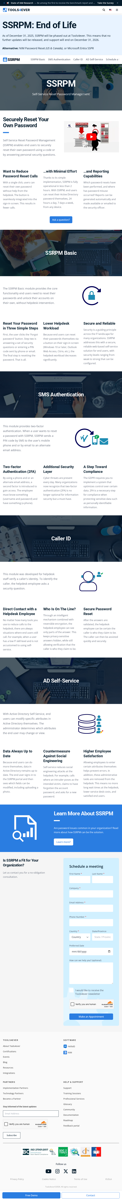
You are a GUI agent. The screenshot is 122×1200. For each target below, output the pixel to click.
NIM (70, 1052)
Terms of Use (80, 1179)
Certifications (9, 1051)
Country (74, 931)
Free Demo (31, 1195)
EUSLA (108, 1179)
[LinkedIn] (74, 1171)
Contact (90, 1195)
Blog (5, 1062)
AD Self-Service (94, 59)
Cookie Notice (49, 1179)
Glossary (67, 1104)
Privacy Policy (17, 1179)
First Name (75, 873)
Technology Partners (13, 1093)
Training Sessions (72, 1093)
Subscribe (12, 1135)
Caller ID (78, 59)
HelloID (71, 1046)
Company (74, 888)
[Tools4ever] (16, 10)
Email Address (77, 902)
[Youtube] (48, 1171)
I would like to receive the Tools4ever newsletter (89, 992)
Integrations (9, 1073)
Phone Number (77, 916)
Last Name (98, 873)
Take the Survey (105, 2)
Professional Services (74, 1098)
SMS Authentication (59, 59)
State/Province (99, 931)
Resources (8, 1067)
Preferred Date (76, 945)
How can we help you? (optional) (85, 960)
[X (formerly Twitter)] (65, 1171)
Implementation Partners (15, 1088)
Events (6, 1056)
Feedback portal (71, 1125)
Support (67, 1088)
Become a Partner (12, 1098)
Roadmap (68, 1120)
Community (69, 1109)
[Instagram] (57, 1171)
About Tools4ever (11, 1046)
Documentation (71, 1114)
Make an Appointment (91, 1016)
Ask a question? (61, 219)
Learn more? (63, 842)
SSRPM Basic (38, 59)
